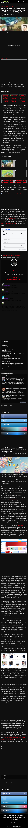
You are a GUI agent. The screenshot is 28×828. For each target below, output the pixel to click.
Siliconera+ (20, 815)
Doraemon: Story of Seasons (16, 257)
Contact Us (13, 817)
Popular (10, 373)
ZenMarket (21, 525)
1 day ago (23, 392)
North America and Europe (8, 223)
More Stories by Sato (14, 280)
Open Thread (12, 815)
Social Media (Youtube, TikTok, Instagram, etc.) (14, 245)
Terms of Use (21, 817)
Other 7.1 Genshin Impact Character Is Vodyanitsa (11, 392)
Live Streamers (7, 239)
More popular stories (7, 369)
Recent (6, 373)
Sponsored (6, 749)
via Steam (12, 218)
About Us (6, 817)
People (2, 373)
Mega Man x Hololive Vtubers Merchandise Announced (12, 384)
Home (5, 815)
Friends (6, 242)
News (2, 6)
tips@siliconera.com (16, 826)
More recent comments (6, 405)
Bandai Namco (7, 257)
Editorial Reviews (8, 237)
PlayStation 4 (15, 6)
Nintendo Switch (7, 6)
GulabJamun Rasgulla (11, 378)
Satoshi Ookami (10, 395)
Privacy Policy (14, 819)
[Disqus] (14, 300)
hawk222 (8, 388)
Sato (6, 14)
